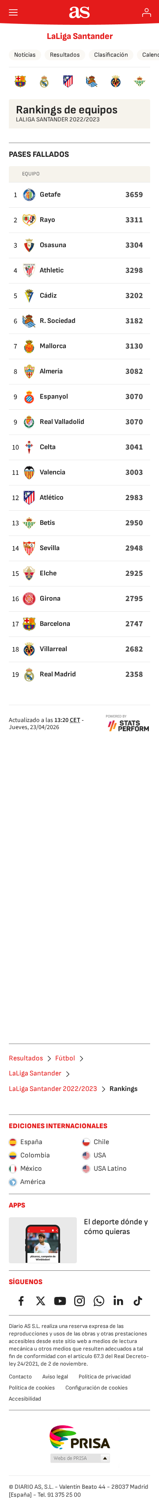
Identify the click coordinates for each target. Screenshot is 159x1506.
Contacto (20, 1376)
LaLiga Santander (80, 36)
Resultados (65, 54)
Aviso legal (55, 1376)
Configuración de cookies (96, 1387)
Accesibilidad (25, 1398)
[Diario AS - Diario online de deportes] (79, 12)
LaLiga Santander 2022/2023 (53, 1089)
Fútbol (65, 1059)
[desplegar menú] (13, 12)
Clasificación (111, 54)
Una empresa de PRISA (80, 1437)
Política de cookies (32, 1387)
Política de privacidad (105, 1376)
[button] (80, 1458)
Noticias (25, 54)
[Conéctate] (146, 12)
